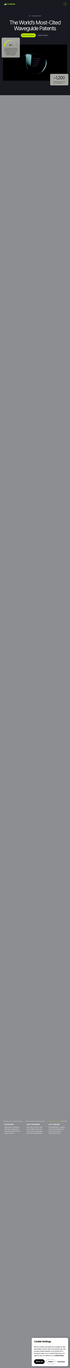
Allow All (39, 1361)
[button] (65, 4)
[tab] (13, 1127)
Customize (61, 1362)
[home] (9, 4)
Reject (50, 1361)
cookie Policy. (59, 1355)
